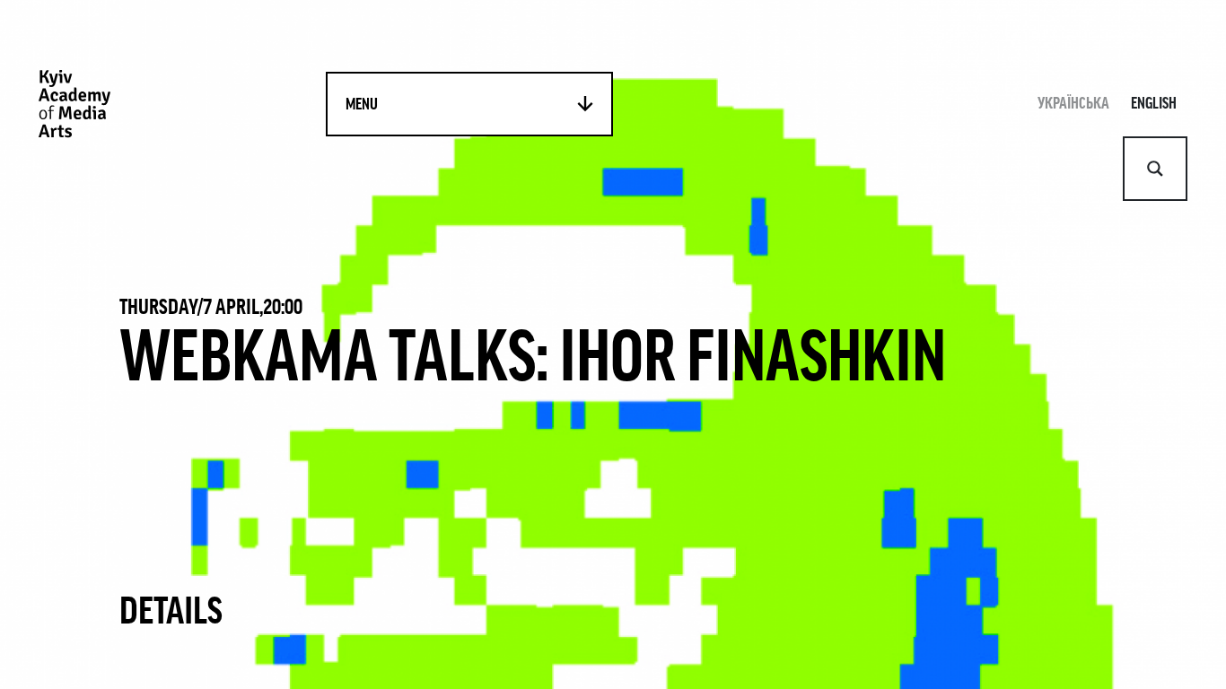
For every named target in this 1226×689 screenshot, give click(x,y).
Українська (1073, 103)
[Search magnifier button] (1155, 168)
